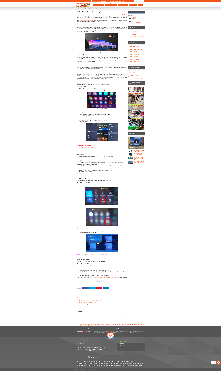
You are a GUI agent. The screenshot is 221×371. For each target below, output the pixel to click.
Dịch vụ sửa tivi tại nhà (123, 4)
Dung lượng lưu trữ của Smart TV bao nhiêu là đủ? (87, 302)
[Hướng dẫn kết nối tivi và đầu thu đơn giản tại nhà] (130, 151)
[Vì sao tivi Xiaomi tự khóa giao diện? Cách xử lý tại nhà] (136, 143)
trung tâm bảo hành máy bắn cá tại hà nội (105, 363)
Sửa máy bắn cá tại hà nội (92, 363)
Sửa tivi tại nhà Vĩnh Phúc (134, 61)
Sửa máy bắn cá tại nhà (118, 363)
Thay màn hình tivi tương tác (138, 363)
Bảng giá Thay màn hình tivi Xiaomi (117, 324)
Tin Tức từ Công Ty (133, 34)
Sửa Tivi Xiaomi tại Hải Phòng (82, 363)
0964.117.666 (91, 354)
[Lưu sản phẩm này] (125, 14)
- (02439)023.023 (88, 347)
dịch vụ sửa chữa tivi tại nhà (96, 277)
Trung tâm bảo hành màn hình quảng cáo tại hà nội (120, 365)
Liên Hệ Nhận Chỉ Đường (134, 37)
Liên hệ (140, 4)
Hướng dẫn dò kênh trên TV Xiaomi (88, 147)
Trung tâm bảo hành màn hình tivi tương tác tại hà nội (101, 365)
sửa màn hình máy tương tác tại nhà (136, 365)
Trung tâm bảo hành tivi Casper (135, 70)
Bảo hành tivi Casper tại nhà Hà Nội (135, 78)
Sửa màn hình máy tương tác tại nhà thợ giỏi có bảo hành (96, 254)
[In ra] (124, 14)
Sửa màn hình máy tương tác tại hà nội (83, 365)
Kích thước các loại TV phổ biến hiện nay (89, 149)
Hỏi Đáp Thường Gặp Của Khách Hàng (137, 36)
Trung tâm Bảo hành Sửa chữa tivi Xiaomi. (90, 369)
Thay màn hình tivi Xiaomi (111, 4)
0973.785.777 (91, 357)
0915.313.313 (82, 347)
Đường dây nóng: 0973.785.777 (135, 19)
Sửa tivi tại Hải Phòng (133, 51)
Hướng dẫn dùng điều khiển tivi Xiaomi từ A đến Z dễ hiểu (88, 305)
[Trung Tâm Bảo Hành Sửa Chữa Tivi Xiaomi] (83, 3)
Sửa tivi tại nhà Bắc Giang (134, 54)
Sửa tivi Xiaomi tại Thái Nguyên (129, 361)
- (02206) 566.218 (97, 354)
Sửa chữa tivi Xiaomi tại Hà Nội (82, 361)
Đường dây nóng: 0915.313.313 (135, 17)
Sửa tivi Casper (132, 72)
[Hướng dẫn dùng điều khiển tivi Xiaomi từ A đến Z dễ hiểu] (130, 162)
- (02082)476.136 (97, 357)
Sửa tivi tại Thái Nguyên (119, 361)
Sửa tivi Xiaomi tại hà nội (98, 4)
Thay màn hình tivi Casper (134, 75)
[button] (120, 343)
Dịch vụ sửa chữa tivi (133, 31)
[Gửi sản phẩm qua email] (122, 14)
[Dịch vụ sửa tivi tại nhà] (136, 98)
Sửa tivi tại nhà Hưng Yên (134, 59)
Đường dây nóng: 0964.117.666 (135, 22)
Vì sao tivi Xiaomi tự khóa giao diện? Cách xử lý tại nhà (87, 304)
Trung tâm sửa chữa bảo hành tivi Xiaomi (86, 20)
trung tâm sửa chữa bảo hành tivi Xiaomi (110, 277)
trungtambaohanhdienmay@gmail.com (100, 347)
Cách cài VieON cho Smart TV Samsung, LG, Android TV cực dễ (89, 300)
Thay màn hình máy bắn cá (127, 363)
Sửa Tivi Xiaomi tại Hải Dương (82, 325)
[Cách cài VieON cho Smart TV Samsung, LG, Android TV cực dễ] (130, 158)
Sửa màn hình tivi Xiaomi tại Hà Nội (108, 361)
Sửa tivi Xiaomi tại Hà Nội (134, 46)
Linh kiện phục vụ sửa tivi (134, 32)
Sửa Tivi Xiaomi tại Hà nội (80, 324)
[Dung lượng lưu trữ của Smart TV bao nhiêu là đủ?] (130, 154)
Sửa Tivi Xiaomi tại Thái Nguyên (94, 325)
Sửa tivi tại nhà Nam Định (134, 56)
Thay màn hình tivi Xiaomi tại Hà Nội (136, 49)
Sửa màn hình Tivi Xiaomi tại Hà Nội (91, 324)
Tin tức (133, 4)
